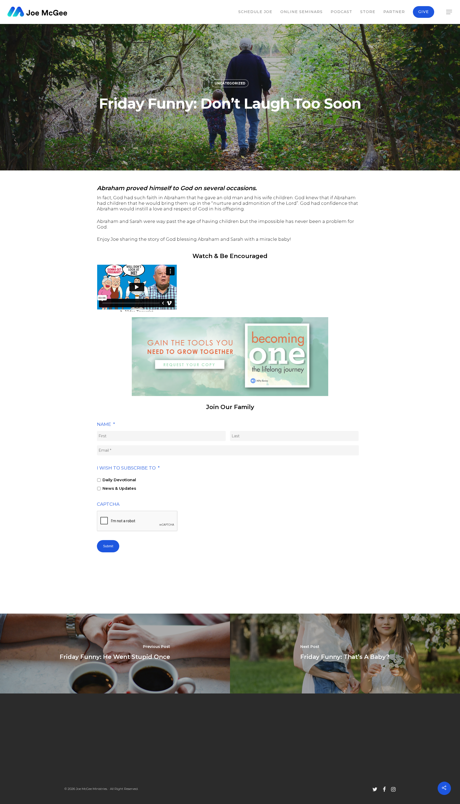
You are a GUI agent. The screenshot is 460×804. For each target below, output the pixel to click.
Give (423, 11)
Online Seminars (301, 11)
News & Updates (119, 488)
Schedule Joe (255, 11)
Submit (108, 546)
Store (367, 11)
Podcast (341, 11)
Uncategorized (230, 83)
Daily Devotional (119, 479)
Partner (394, 11)
